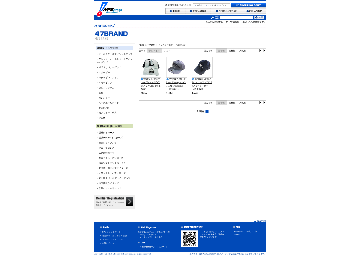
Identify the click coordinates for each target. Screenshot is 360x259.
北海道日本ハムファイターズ (113, 168)
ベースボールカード (109, 103)
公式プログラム (106, 87)
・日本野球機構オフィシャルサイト (153, 247)
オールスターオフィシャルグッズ (115, 54)
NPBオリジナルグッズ (110, 67)
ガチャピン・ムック (109, 77)
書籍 (101, 92)
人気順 (242, 50)
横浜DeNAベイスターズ (111, 137)
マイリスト (212, 5)
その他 (102, 117)
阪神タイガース (106, 132)
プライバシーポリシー (112, 239)
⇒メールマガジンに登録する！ (151, 237)
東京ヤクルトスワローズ (111, 158)
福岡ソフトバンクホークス (112, 163)
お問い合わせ (108, 243)
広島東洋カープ (106, 153)
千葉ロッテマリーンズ (110, 188)
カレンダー (104, 98)
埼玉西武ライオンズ (109, 183)
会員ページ (201, 5)
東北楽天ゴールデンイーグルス (114, 178)
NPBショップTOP (147, 45)
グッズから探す (165, 45)
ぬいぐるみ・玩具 (108, 112)
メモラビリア (105, 82)
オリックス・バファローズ (112, 173)
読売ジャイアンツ (108, 142)
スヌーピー (104, 72)
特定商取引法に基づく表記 (114, 236)
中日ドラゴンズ (106, 147)
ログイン (222, 5)
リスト (167, 50)
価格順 (232, 50)
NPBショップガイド (111, 232)
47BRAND (180, 45)
